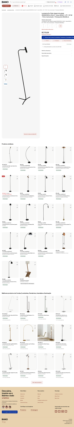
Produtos (23, 410)
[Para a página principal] (5, 2)
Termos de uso (69, 422)
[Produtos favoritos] (68, 2)
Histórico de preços (46, 50)
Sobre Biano (23, 390)
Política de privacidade (67, 420)
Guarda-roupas (39, 5)
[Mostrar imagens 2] (5, 71)
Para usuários (41, 390)
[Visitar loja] (23, 75)
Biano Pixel (57, 396)
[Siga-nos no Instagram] (56, 411)
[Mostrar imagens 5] (5, 84)
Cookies (70, 419)
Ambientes (16, 5)
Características (23, 402)
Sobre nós (22, 394)
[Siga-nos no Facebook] (59, 411)
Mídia (21, 400)
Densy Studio (40, 402)
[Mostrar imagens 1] (5, 67)
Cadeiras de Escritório (66, 5)
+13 (60, 25)
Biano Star (57, 398)
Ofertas (25, 5)
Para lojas (57, 390)
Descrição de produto (46, 53)
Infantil (31, 5)
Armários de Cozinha (49, 5)
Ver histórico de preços (46, 34)
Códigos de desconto (51, 2)
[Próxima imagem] (17, 154)
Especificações (45, 55)
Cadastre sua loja (58, 394)
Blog (38, 398)
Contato (22, 398)
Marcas (39, 394)
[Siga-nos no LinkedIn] (66, 411)
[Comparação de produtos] (65, 2)
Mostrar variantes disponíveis (47, 29)
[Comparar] (17, 150)
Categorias (6, 5)
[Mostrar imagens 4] (5, 80)
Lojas (39, 396)
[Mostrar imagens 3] (5, 75)
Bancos (57, 5)
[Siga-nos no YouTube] (62, 411)
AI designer (34, 410)
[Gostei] (17, 148)
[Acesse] (71, 2)
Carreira (22, 396)
